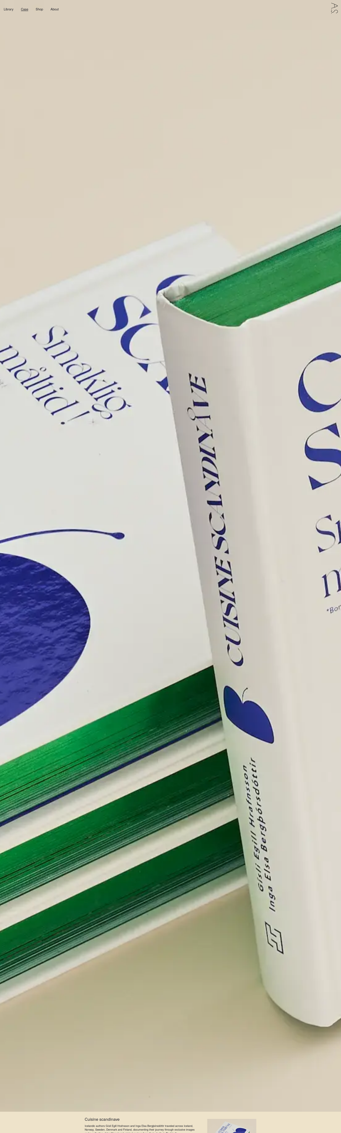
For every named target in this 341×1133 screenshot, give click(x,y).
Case (24, 9)
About (54, 9)
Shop (39, 9)
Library (8, 9)
